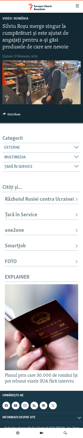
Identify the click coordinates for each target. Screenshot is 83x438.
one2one (14, 230)
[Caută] (65, 433)
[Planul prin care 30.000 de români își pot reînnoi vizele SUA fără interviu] (41, 327)
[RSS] (34, 405)
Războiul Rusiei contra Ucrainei (39, 199)
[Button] (11, 115)
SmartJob (15, 246)
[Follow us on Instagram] (25, 405)
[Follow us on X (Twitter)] (53, 405)
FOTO (11, 261)
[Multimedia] (41, 433)
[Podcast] (18, 433)
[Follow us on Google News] (43, 405)
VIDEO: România (15, 19)
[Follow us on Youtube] (15, 405)
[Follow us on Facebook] (6, 405)
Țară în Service (21, 215)
